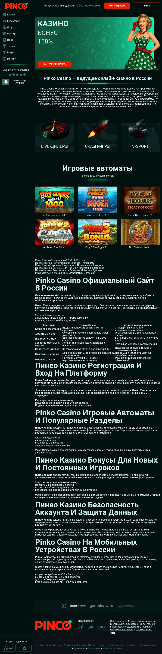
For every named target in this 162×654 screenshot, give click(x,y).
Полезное (131, 645)
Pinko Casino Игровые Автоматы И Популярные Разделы (69, 265)
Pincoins (11, 59)
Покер (10, 40)
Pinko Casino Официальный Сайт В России (60, 260)
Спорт (10, 27)
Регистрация (117, 5)
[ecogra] (126, 604)
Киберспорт (13, 21)
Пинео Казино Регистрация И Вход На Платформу (64, 262)
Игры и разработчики (75, 645)
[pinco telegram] (81, 627)
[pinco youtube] (91, 627)
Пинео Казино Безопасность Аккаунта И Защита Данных (68, 270)
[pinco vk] (101, 627)
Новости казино (115, 645)
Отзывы (92, 645)
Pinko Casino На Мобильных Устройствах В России (65, 272)
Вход (147, 5)
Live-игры (12, 33)
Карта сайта (44, 645)
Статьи (118, 648)
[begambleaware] (102, 605)
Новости (107, 648)
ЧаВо (101, 645)
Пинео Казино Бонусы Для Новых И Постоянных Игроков (69, 267)
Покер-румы (94, 648)
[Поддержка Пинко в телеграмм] (25, 648)
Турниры (11, 46)
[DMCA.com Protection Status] (78, 605)
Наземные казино (148, 645)
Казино (11, 14)
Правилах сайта (144, 629)
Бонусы (11, 52)
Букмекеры (79, 648)
